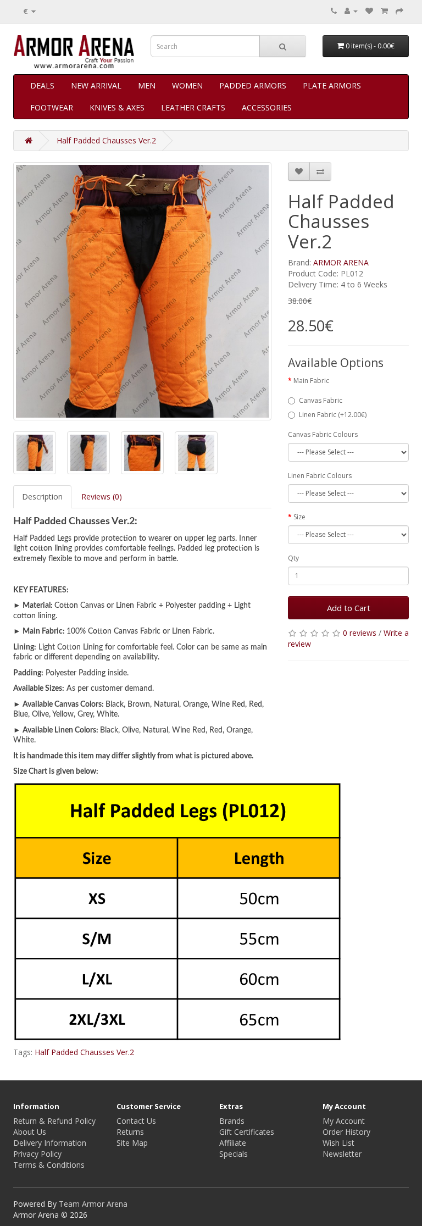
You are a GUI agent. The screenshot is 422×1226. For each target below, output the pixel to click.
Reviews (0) (101, 496)
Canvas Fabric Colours (323, 434)
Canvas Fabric (320, 400)
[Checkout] (399, 10)
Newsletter (342, 1154)
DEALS (42, 85)
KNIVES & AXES (117, 107)
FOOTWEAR (51, 107)
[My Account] (351, 10)
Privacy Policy (37, 1154)
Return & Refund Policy (54, 1121)
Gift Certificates (246, 1132)
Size (299, 517)
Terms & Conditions (49, 1165)
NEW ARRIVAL (96, 85)
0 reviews (359, 633)
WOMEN (187, 85)
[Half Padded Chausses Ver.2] (142, 291)
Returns (130, 1132)
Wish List (338, 1143)
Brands (232, 1121)
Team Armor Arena (93, 1204)
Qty (293, 558)
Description (42, 496)
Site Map (132, 1143)
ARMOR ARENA (341, 262)
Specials (233, 1154)
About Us (29, 1132)
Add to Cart (348, 607)
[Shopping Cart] (384, 10)
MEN (147, 85)
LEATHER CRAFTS (193, 107)
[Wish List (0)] (369, 10)
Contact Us (136, 1121)
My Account (344, 1121)
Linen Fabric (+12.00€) (333, 414)
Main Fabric (311, 380)
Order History (346, 1132)
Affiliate (232, 1143)
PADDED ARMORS (252, 85)
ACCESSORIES (267, 107)
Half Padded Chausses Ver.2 (106, 140)
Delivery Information (49, 1143)
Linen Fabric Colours (320, 475)
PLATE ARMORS (332, 85)
